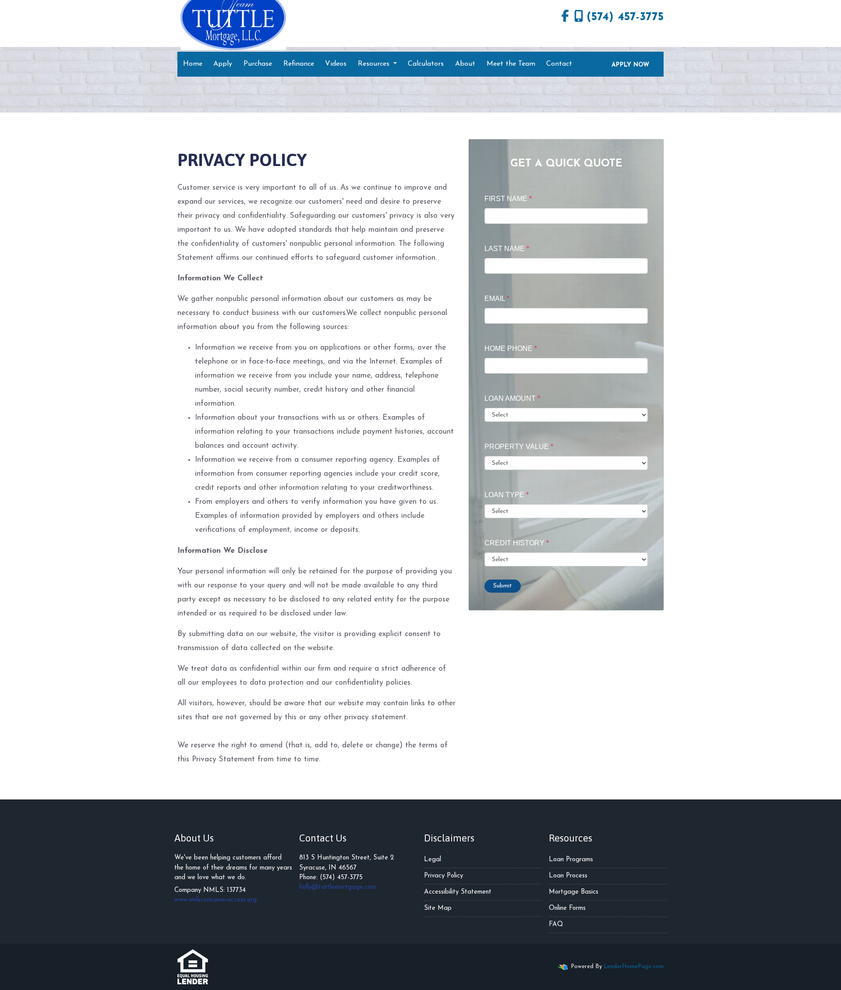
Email (496, 298)
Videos (335, 63)
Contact (559, 63)
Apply (222, 63)
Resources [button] (375, 63)
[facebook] (565, 17)
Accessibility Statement (457, 892)
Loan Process (568, 876)
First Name (508, 198)
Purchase (258, 63)
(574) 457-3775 (625, 17)
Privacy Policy (443, 876)
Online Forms (567, 908)
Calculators (426, 63)
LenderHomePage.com (634, 966)
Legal (432, 859)
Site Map (438, 908)
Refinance (298, 63)
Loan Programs (571, 859)
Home (192, 63)
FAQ (556, 924)
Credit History (516, 543)
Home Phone (510, 348)
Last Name (506, 248)
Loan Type (506, 495)
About (465, 63)
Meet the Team (511, 63)
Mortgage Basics (573, 892)
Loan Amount (512, 398)
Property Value (518, 446)
